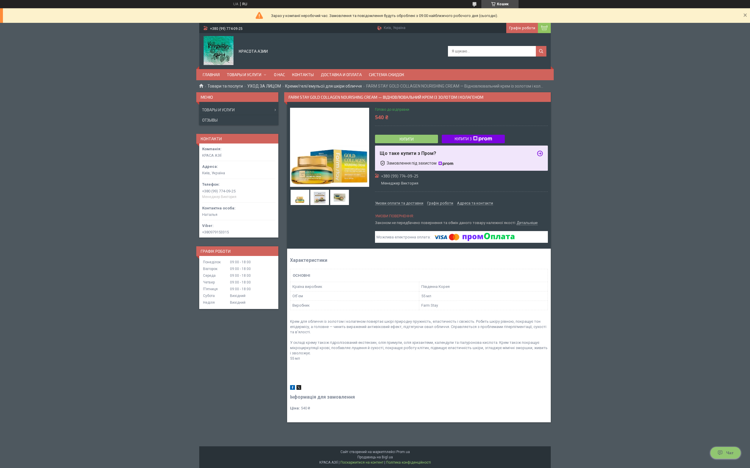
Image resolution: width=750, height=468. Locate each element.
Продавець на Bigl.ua (375, 457)
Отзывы (210, 120)
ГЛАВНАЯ (211, 74)
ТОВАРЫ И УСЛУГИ (244, 74)
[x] (298, 388)
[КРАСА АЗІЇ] (218, 50)
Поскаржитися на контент (361, 462)
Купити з (463, 138)
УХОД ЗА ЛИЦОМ (264, 86)
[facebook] (292, 388)
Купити (407, 139)
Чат (730, 452)
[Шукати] (541, 51)
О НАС (279, 74)
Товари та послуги (225, 86)
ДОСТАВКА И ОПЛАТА (341, 74)
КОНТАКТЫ (303, 74)
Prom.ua (403, 452)
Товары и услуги (218, 109)
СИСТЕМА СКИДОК (386, 74)
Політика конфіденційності (408, 462)
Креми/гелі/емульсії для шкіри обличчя (323, 86)
